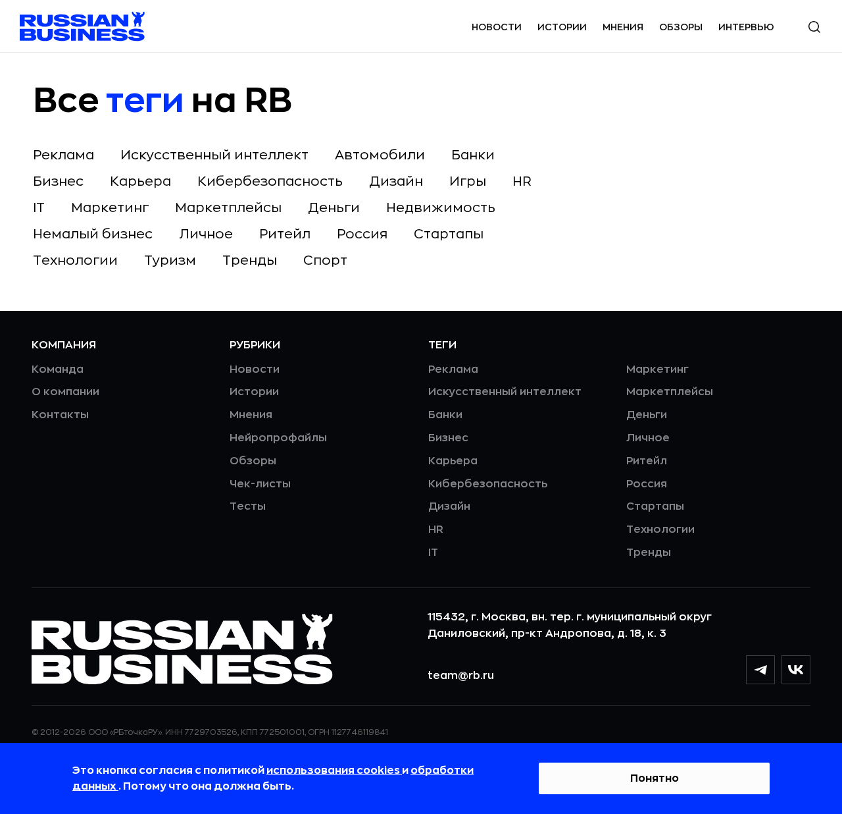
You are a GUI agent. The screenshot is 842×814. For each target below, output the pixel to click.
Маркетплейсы (228, 208)
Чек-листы (260, 484)
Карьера (140, 181)
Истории (562, 27)
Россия (362, 234)
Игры (467, 181)
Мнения (623, 27)
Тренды (249, 260)
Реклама (63, 155)
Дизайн (396, 181)
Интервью (746, 27)
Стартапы (448, 234)
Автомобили (380, 155)
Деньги (334, 208)
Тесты (248, 506)
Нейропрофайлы (278, 438)
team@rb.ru (461, 675)
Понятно (654, 778)
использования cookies (334, 770)
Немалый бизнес (93, 234)
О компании (65, 392)
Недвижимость (440, 208)
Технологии (75, 260)
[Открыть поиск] (814, 27)
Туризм (170, 260)
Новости (497, 27)
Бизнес (58, 181)
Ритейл (284, 234)
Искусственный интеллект (214, 155)
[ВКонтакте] (795, 669)
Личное (206, 234)
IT (39, 208)
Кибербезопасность (270, 181)
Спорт (325, 260)
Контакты (60, 415)
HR (522, 181)
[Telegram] (760, 669)
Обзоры (681, 27)
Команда (58, 369)
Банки (473, 155)
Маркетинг (110, 208)
